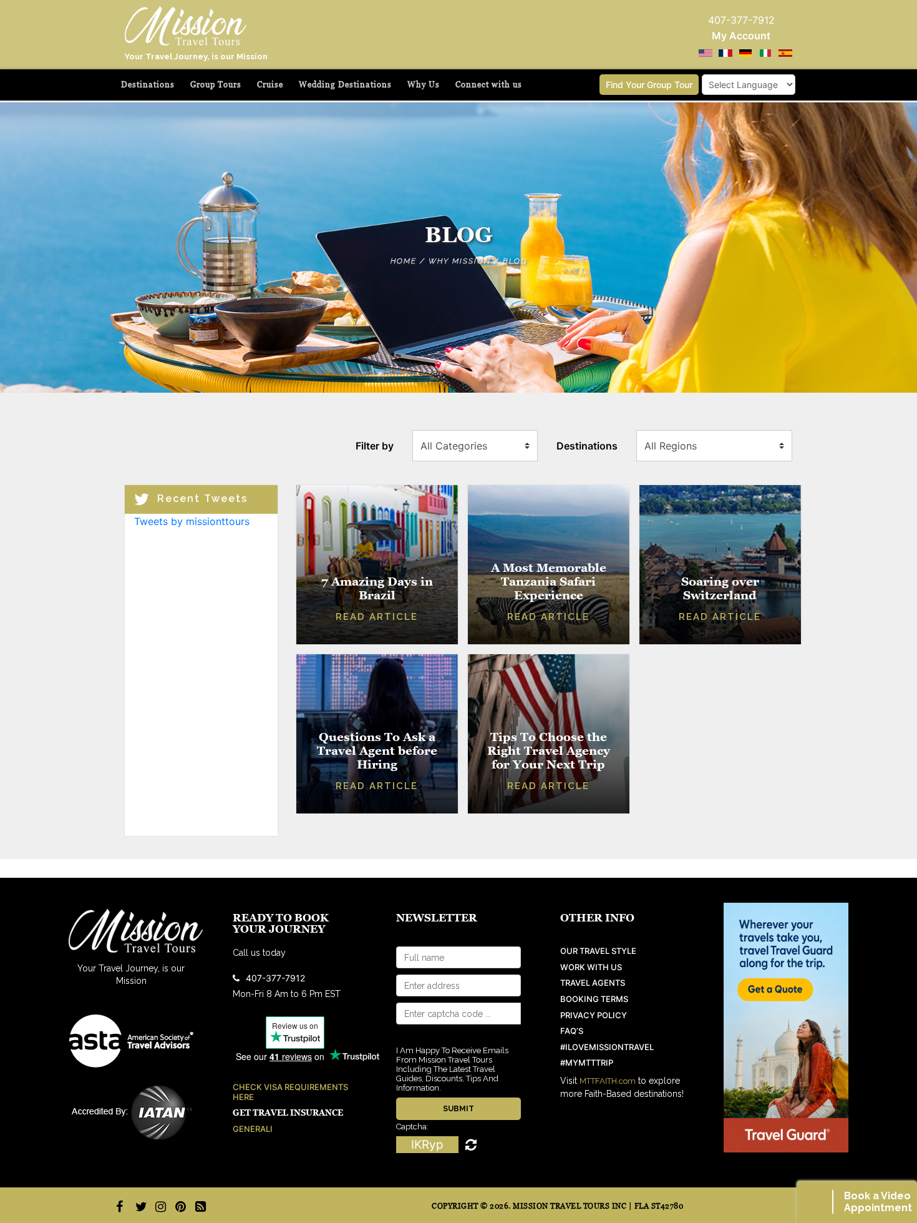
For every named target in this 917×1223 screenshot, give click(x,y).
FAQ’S (571, 1031)
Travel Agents (592, 983)
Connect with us (488, 84)
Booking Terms (594, 999)
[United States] (705, 53)
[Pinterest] (179, 1207)
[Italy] (765, 53)
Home (404, 261)
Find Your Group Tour (649, 84)
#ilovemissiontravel (607, 1047)
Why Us (423, 84)
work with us (591, 967)
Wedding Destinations (345, 84)
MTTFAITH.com (608, 1081)
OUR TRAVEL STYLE (598, 951)
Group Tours (215, 84)
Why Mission (460, 261)
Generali (253, 1129)
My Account (741, 35)
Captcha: (412, 1126)
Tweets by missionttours (192, 521)
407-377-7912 (275, 978)
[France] (725, 53)
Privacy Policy (593, 1015)
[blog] (199, 1207)
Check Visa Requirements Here (290, 1092)
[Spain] (785, 53)
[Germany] (745, 53)
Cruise (270, 84)
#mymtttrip (586, 1063)
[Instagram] (159, 1207)
